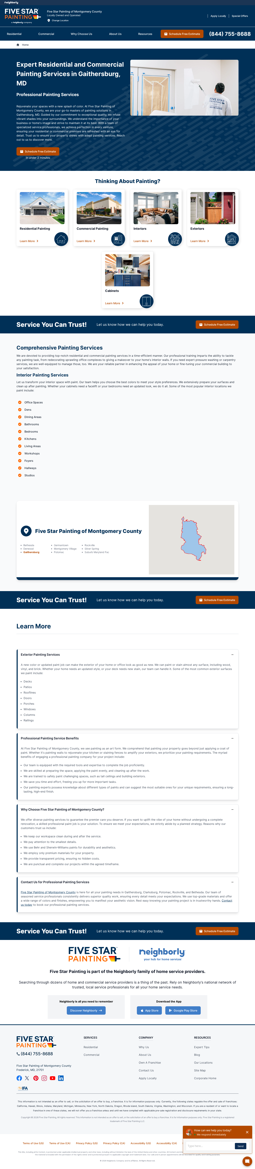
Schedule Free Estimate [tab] (184, 34)
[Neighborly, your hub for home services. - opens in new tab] (162, 954)
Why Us (144, 1047)
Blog (197, 1054)
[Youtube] (52, 1078)
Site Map (200, 1070)
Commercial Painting (92, 228)
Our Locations (203, 1062)
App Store (151, 1010)
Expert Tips (201, 1047)
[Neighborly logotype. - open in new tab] (11, 2)
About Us (145, 1054)
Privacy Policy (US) (87, 1143)
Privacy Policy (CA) (114, 1143)
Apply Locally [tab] (218, 15)
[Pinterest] (36, 1078)
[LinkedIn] (61, 1078)
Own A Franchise (150, 1062)
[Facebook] (19, 1078)
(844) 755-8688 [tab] (230, 34)
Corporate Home (205, 1078)
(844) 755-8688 (37, 1053)
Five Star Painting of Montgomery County (48, 892)
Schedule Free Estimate (40, 151)
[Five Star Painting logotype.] (22, 16)
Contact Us (146, 1070)
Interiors (140, 228)
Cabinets (112, 291)
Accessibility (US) (141, 1143)
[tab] (14, 33)
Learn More (27, 241)
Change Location (60, 20)
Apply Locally (148, 1078)
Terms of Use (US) (33, 1143)
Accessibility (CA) (166, 1143)
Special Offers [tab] (240, 15)
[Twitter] (27, 1078)
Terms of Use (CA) (59, 1143)
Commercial (91, 1054)
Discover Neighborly (83, 1010)
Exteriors (197, 228)
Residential (91, 1047)
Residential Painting (35, 228)
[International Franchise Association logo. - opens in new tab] (22, 1089)
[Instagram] (44, 1078)
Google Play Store (185, 1010)
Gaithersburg (31, 552)
